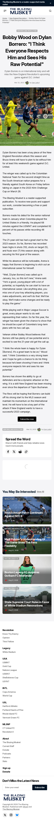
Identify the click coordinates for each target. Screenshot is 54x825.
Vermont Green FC (11, 717)
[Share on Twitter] (14, 451)
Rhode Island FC (10, 713)
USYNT (6, 681)
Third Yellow (8, 641)
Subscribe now (27, 419)
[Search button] (50, 11)
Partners (6, 757)
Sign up (6, 768)
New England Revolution (18, 18)
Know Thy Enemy (10, 634)
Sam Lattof (36, 83)
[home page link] (20, 10)
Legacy (6, 648)
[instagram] (11, 815)
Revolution (8, 630)
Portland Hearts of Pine (13, 710)
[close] (50, 3)
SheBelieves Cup (10, 677)
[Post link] (27, 510)
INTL (5, 688)
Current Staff (8, 746)
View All (40, 491)
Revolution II (8, 732)
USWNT (6, 674)
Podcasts (7, 753)
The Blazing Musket (11, 809)
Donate (6, 750)
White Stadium (9, 652)
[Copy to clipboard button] (26, 451)
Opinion (6, 637)
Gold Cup (7, 666)
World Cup (7, 695)
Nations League (10, 670)
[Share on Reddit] (20, 451)
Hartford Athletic (10, 706)
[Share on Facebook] (8, 451)
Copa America (9, 692)
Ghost (25, 807)
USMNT (6, 662)
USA (5, 658)
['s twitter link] (5, 815)
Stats (5, 761)
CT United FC (9, 728)
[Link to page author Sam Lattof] (27, 82)
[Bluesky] (17, 815)
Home (5, 18)
